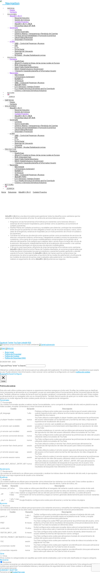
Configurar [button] (18, 374)
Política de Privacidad (13, 354)
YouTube (17, 343)
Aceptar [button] (3, 374)
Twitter (10, 343)
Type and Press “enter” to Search (12, 366)
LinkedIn (24, 343)
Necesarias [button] (4, 560)
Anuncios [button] (3, 503)
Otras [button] (2, 554)
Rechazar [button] (10, 374)
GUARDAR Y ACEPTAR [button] (8, 570)
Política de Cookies (12, 356)
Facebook (3, 343)
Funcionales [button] (4, 400)
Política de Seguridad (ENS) (15, 358)
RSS (29, 343)
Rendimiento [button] (5, 469)
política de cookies (83, 372)
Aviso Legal (9, 352)
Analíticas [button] (4, 477)
